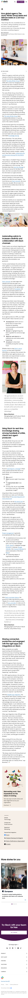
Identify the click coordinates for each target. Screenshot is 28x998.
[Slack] (4, 2)
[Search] (15, 2)
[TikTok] (20, 948)
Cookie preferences (14, 984)
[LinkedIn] (7, 948)
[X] (15, 948)
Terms (7, 984)
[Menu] (26, 2)
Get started (20, 1)
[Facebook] (12, 948)
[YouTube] (18, 948)
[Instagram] (9, 948)
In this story (4, 71)
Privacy (2, 984)
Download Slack (4, 981)
